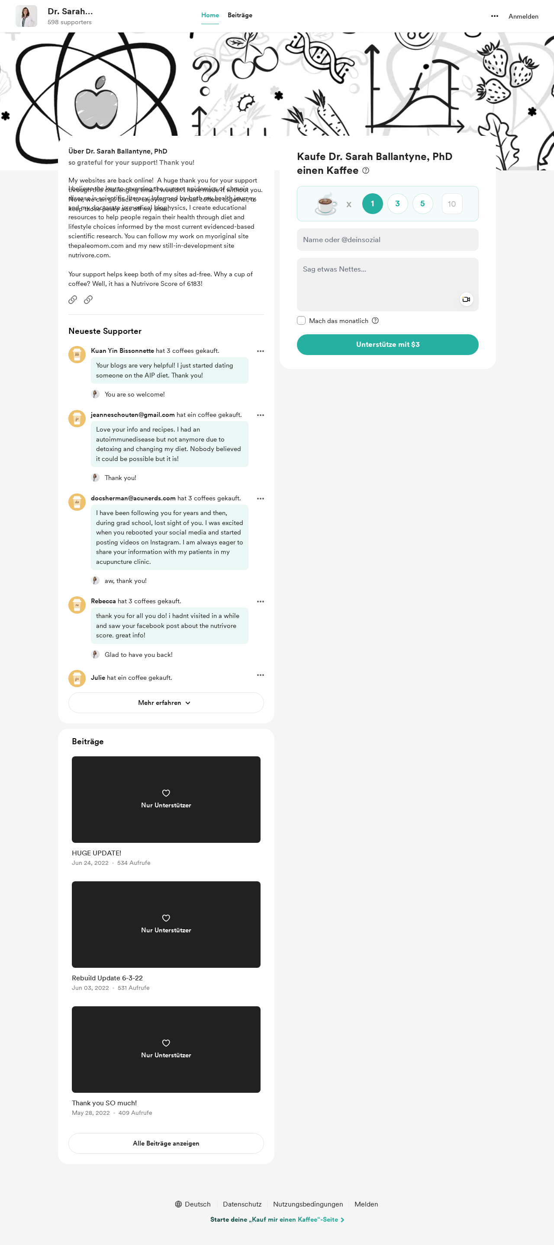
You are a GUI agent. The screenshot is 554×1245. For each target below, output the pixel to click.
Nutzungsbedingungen (308, 1204)
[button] (210, 15)
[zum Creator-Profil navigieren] (26, 16)
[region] (388, 252)
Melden (366, 1204)
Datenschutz (242, 1204)
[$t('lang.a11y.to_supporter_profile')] (95, 394)
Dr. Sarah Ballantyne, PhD (80, 11)
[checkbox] (332, 320)
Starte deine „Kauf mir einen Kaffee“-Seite (274, 1219)
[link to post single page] (166, 813)
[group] (166, 813)
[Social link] (72, 299)
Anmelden (523, 16)
